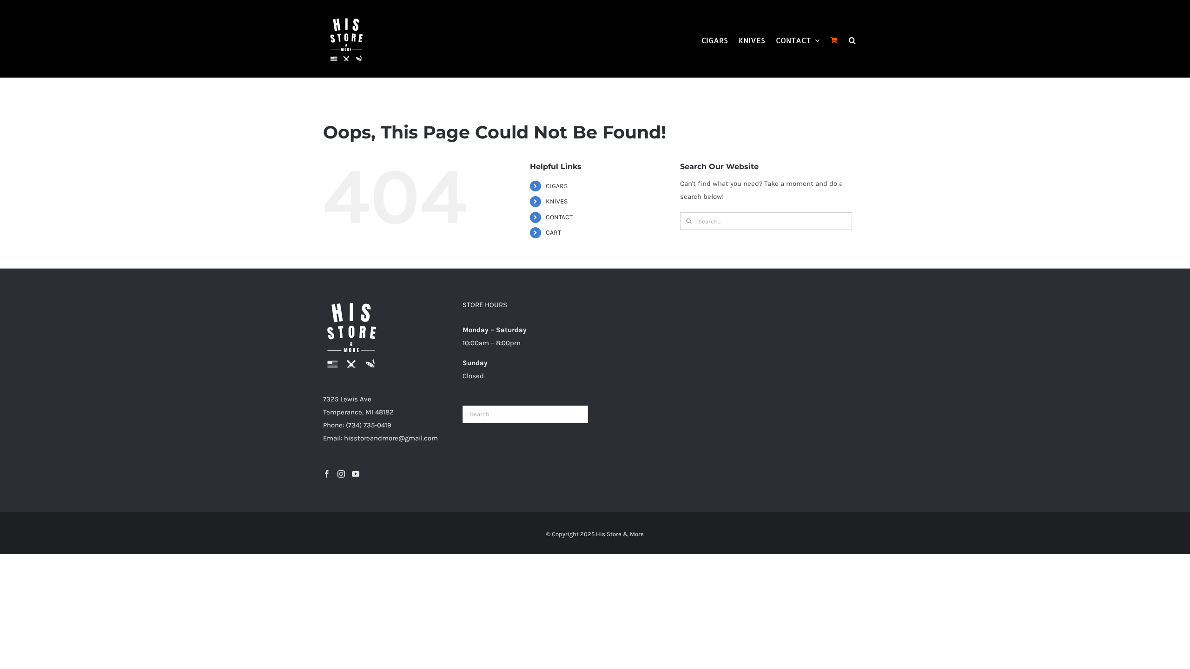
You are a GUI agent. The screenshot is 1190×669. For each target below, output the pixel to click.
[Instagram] (341, 474)
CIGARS (557, 186)
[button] (852, 39)
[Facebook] (327, 474)
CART (553, 232)
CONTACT (559, 217)
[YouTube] (355, 474)
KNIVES (557, 201)
